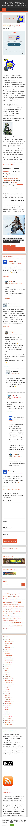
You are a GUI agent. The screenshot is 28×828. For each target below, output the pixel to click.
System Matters (17, 618)
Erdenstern (8, 195)
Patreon (15, 182)
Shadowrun (16, 613)
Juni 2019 (7, 709)
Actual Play (7, 594)
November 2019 (9, 701)
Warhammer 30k (6, 622)
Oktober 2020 (8, 682)
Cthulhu (6, 596)
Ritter (5, 240)
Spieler (14, 616)
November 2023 (9, 641)
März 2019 (7, 715)
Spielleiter (18, 616)
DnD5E (13, 599)
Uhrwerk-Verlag (7, 242)
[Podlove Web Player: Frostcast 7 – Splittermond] (14, 43)
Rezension (5, 613)
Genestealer (5, 604)
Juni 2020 (7, 690)
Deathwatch (7, 599)
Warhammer (13, 620)
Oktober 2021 (8, 663)
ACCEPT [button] (11, 825)
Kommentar (7, 500)
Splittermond (14, 240)
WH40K (20, 625)
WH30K (14, 625)
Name (5, 521)
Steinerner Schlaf (7, 618)
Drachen (11, 238)
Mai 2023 (7, 645)
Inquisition (14, 607)
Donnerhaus (19, 599)
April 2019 (7, 713)
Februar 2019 (8, 717)
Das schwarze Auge (14, 596)
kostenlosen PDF (11, 175)
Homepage (6, 171)
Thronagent (6, 620)
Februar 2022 (8, 655)
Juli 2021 (7, 666)
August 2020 (8, 686)
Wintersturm (7, 628)
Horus (13, 604)
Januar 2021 (8, 676)
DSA (4, 602)
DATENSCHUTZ (7, 792)
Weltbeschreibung (15, 242)
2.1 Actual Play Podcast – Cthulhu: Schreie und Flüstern (13, 248)
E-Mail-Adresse (7, 528)
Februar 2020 (8, 697)
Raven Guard (19, 611)
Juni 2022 (7, 653)
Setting (8, 240)
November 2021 (9, 661)
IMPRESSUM (6, 789)
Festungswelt (9, 602)
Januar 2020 (8, 699)
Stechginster (21, 240)
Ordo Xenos (14, 609)
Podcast (14, 611)
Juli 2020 (7, 688)
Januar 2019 (8, 718)
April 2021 (7, 672)
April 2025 (7, 639)
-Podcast (8, 180)
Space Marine (7, 616)
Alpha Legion (14, 594)
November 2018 (9, 722)
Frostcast (15, 238)
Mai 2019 (7, 711)
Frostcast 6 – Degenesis (10, 246)
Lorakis (20, 238)
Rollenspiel (11, 613)
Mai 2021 (7, 670)
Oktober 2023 (8, 643)
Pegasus (21, 609)
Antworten (6, 276)
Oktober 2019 (8, 703)
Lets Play (21, 607)
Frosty (15, 26)
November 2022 (9, 647)
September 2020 (9, 684)
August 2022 (8, 649)
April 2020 (7, 693)
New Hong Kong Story (7, 609)
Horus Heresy (16, 604)
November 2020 (9, 680)
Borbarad (19, 594)
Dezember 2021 (9, 659)
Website (5, 534)
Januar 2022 (8, 657)
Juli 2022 (7, 651)
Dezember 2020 (9, 678)
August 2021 (8, 664)
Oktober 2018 (8, 724)
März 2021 (7, 674)
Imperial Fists (7, 606)
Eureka (10, 471)
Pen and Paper (6, 611)
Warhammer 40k (17, 622)
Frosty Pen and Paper (14, 2)
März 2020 (7, 695)
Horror (9, 604)
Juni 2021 (7, 668)
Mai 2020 (7, 691)
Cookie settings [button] (5, 825)
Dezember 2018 (9, 720)
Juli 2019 (7, 707)
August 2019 (8, 705)
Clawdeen (6, 238)
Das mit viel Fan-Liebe (10, 178)
